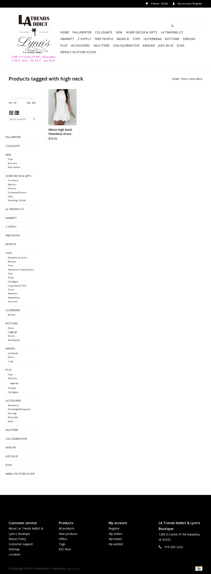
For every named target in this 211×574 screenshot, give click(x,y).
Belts (10, 421)
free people (104, 39)
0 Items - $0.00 (159, 3)
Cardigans (13, 281)
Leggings (12, 331)
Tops (136, 39)
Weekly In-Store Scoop (78, 52)
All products (66, 528)
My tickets (115, 539)
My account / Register (189, 3)
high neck (195, 79)
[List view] (17, 113)
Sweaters (13, 293)
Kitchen (12, 188)
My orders (115, 534)
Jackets (11, 314)
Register (114, 528)
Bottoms (172, 39)
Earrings (12, 413)
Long (10, 361)
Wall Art (12, 184)
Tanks (11, 277)
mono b (123, 39)
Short (11, 357)
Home (64, 32)
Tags (184, 79)
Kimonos (12, 301)
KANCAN (149, 45)
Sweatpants (14, 339)
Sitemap (14, 549)
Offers (63, 539)
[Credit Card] (198, 568)
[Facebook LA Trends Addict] (101, 504)
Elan (180, 45)
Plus (64, 45)
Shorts (11, 335)
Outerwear (152, 39)
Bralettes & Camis (17, 257)
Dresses (189, 39)
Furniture (13, 180)
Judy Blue (165, 45)
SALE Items (101, 45)
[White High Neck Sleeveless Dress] (62, 107)
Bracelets (13, 417)
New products (68, 534)
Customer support (21, 544)
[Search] (172, 26)
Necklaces (13, 405)
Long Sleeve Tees (17, 285)
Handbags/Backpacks (19, 409)
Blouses (12, 261)
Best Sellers (14, 167)
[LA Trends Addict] (34, 39)
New (119, 32)
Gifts (10, 196)
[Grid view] (11, 113)
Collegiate (103, 32)
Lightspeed (73, 568)
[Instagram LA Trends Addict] (109, 504)
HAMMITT (67, 39)
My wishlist (116, 544)
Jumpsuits (13, 353)
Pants (11, 328)
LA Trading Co (172, 32)
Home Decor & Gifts (141, 32)
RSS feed (65, 549)
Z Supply (84, 39)
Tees (10, 265)
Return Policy (17, 539)
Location (14, 554)
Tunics (11, 289)
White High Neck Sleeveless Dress (60, 132)
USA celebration (126, 45)
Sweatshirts (14, 297)
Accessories (80, 45)
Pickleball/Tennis (17, 192)
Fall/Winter (82, 32)
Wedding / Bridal (17, 200)
